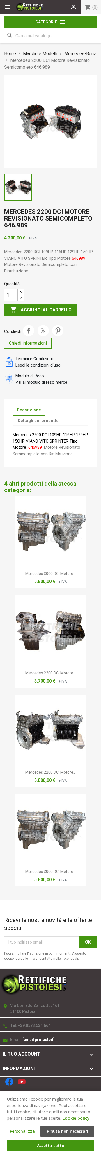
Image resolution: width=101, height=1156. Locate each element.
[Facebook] (9, 1082)
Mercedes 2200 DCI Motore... (50, 673)
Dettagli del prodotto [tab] (38, 420)
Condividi (28, 330)
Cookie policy (75, 1118)
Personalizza (22, 1131)
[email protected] (38, 1039)
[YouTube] (22, 1082)
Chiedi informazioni (28, 343)
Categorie (50, 22)
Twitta (43, 330)
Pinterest (57, 330)
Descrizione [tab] (29, 409)
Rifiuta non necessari (67, 1131)
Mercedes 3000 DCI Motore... (50, 573)
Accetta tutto (50, 1145)
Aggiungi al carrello (41, 309)
